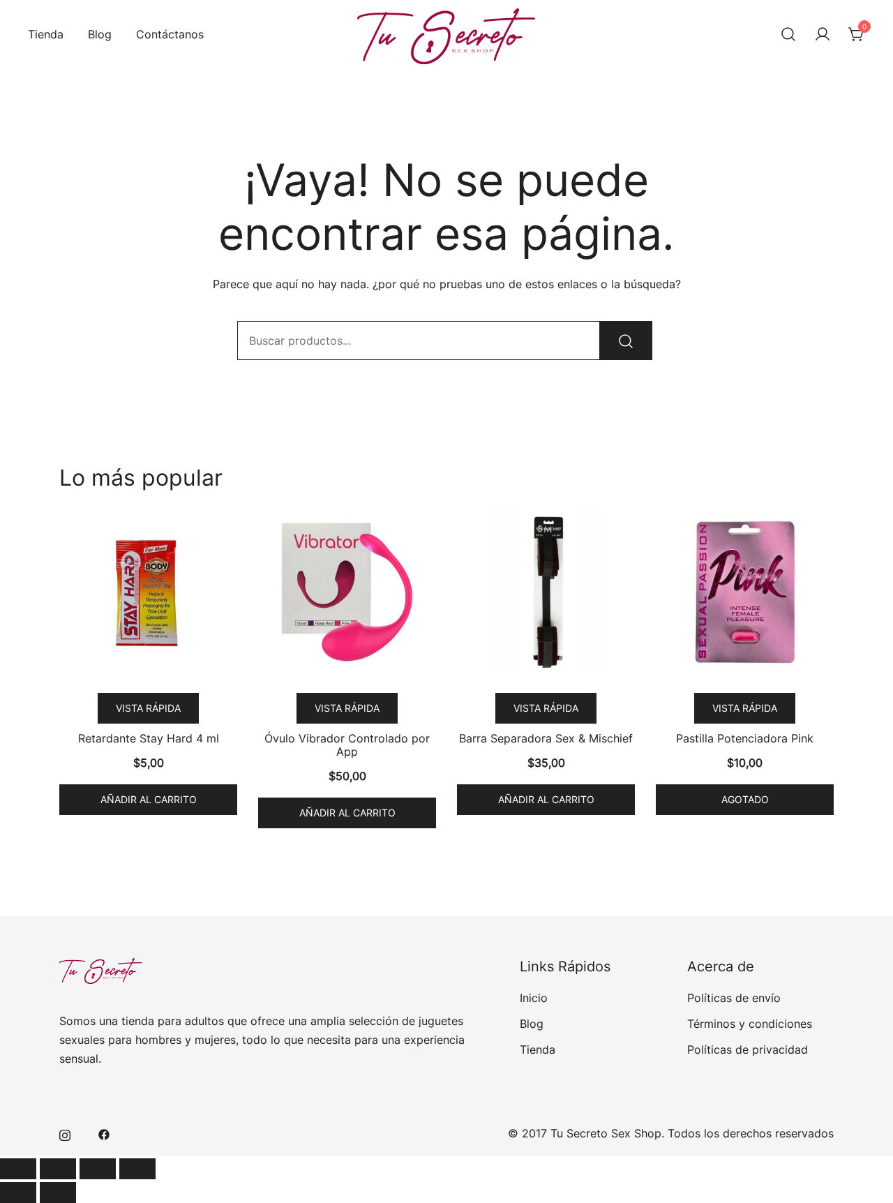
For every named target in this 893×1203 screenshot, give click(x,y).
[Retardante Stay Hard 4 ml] (148, 592)
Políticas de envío (734, 998)
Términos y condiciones (749, 1024)
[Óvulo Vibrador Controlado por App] (347, 592)
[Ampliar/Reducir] (18, 1168)
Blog (100, 34)
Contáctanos (170, 34)
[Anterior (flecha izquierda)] (18, 1192)
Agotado (745, 799)
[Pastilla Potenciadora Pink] (745, 592)
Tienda (45, 34)
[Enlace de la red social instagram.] (64, 1133)
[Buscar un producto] (788, 35)
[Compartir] (98, 1168)
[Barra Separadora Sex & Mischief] (546, 592)
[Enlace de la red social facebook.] (104, 1133)
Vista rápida (148, 708)
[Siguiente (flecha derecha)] (58, 1192)
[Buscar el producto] (625, 340)
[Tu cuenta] (822, 35)
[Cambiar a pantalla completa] (58, 1168)
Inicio (534, 998)
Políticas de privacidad (747, 1049)
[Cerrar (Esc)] (137, 1168)
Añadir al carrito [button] (148, 799)
